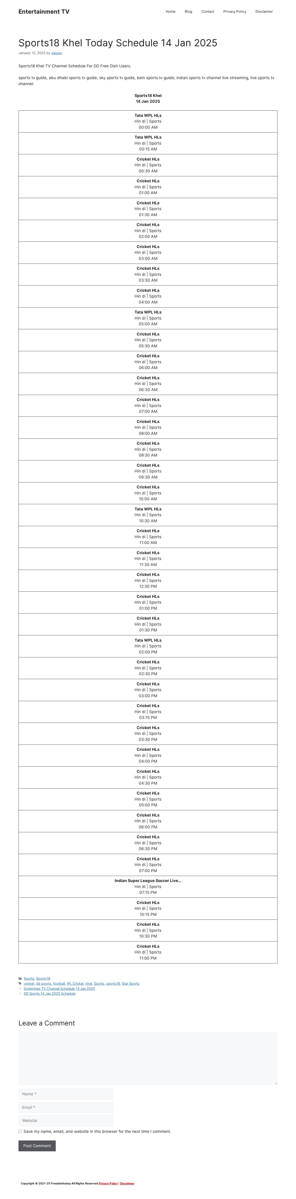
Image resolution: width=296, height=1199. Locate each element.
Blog (188, 11)
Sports (29, 978)
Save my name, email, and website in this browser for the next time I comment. (97, 1131)
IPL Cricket (75, 983)
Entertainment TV (44, 11)
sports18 (113, 983)
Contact (207, 11)
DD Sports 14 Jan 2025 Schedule (49, 993)
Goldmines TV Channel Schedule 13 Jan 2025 (59, 989)
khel (89, 983)
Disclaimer (264, 11)
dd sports (43, 983)
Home (171, 11)
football (59, 983)
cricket (29, 983)
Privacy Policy (234, 11)
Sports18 (43, 978)
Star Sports (130, 983)
